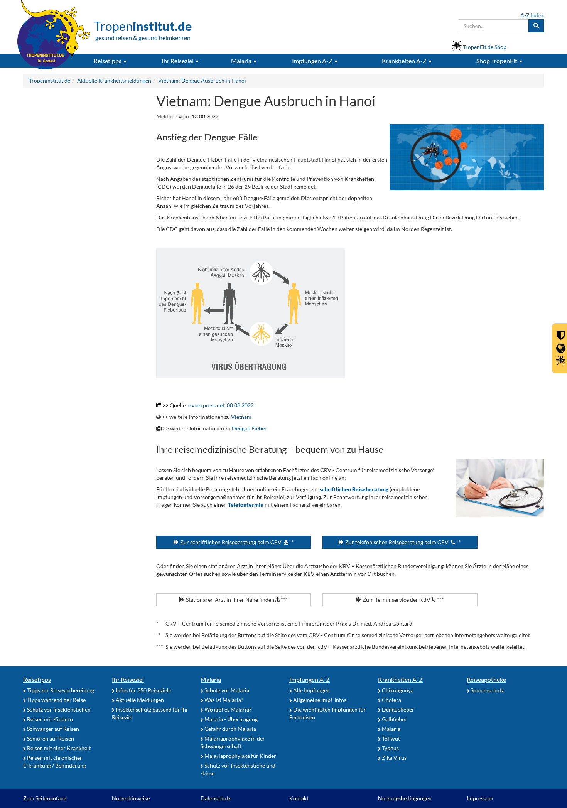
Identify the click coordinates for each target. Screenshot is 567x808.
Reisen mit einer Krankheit (58, 748)
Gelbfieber (394, 719)
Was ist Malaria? (223, 700)
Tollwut (390, 738)
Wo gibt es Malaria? (227, 709)
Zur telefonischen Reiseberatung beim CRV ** (402, 542)
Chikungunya (397, 690)
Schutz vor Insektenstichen (58, 709)
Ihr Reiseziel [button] (178, 60)
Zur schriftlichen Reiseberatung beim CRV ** (236, 542)
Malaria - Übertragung (230, 719)
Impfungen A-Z (309, 679)
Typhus (390, 748)
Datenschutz (216, 798)
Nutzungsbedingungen (405, 798)
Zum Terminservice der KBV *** (402, 599)
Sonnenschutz (486, 690)
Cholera (391, 700)
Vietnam (241, 416)
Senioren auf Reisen (50, 738)
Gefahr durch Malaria (229, 728)
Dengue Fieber (249, 428)
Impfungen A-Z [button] (313, 60)
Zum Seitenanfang (44, 798)
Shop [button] (496, 60)
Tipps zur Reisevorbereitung (60, 690)
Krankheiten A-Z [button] (405, 60)
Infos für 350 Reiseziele (143, 690)
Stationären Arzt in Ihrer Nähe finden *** (236, 599)
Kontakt (299, 798)
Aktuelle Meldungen (139, 700)
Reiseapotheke (486, 679)
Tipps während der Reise (56, 700)
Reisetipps (37, 679)
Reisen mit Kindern (49, 719)
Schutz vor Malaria (226, 690)
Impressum (480, 798)
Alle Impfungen (311, 690)
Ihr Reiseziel (128, 679)
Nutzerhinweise (131, 798)
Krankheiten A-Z (400, 679)
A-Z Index (532, 15)
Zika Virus (394, 757)
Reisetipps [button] (108, 60)
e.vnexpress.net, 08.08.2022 (221, 405)
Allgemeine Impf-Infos (319, 700)
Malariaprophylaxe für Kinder (239, 755)
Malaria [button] (242, 60)
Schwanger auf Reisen (52, 728)
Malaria (211, 679)
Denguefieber (397, 709)
